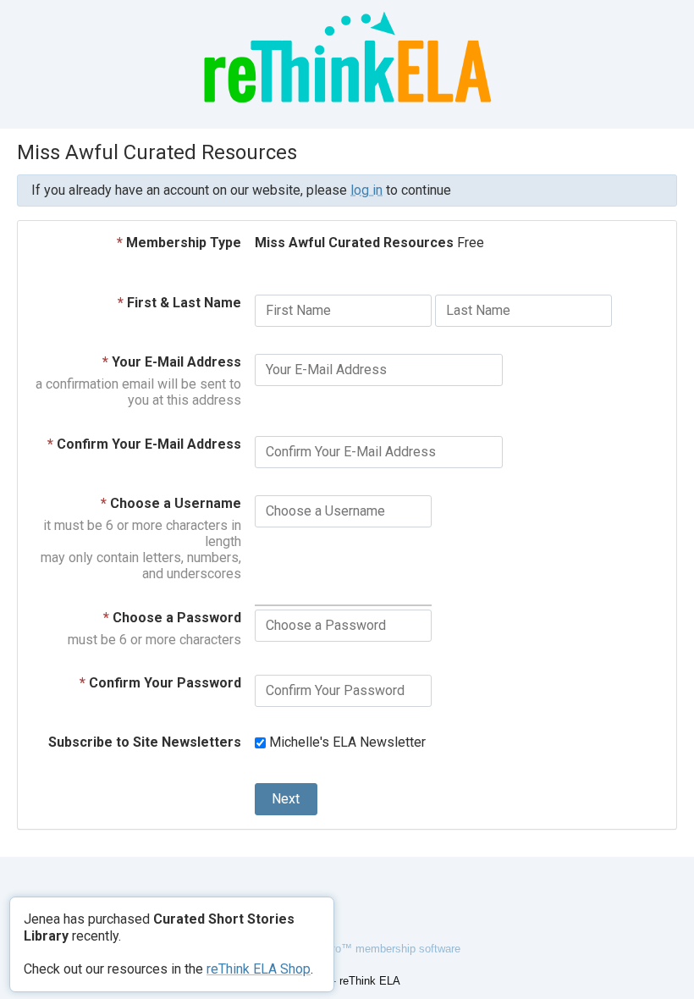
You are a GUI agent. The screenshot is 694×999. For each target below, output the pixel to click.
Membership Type (179, 243)
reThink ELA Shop (259, 969)
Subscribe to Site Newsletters (144, 742)
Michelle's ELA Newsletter (346, 742)
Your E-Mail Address (171, 362)
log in (366, 190)
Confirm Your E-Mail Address (144, 444)
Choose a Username (171, 503)
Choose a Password (172, 618)
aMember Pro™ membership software (367, 948)
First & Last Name (179, 303)
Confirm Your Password (160, 683)
